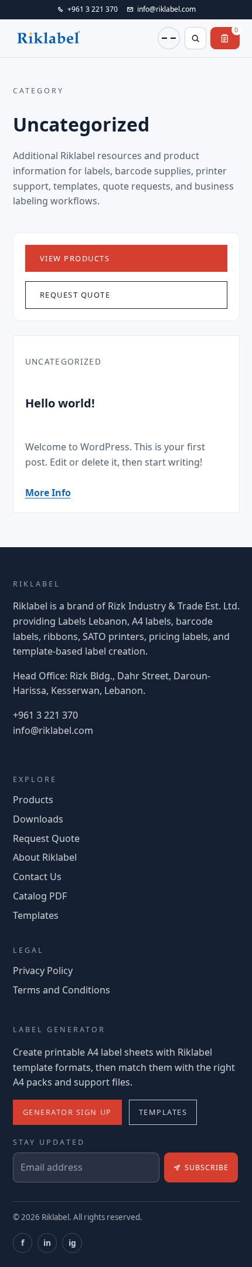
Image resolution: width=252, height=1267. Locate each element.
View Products (75, 258)
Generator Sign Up (67, 1112)
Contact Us (37, 876)
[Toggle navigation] (169, 38)
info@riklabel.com (53, 730)
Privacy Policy (43, 970)
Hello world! (60, 403)
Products (33, 799)
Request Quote (75, 294)
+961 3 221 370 (45, 715)
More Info (48, 492)
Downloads (38, 819)
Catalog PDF (40, 895)
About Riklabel (45, 857)
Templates (36, 915)
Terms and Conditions (61, 989)
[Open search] (196, 38)
